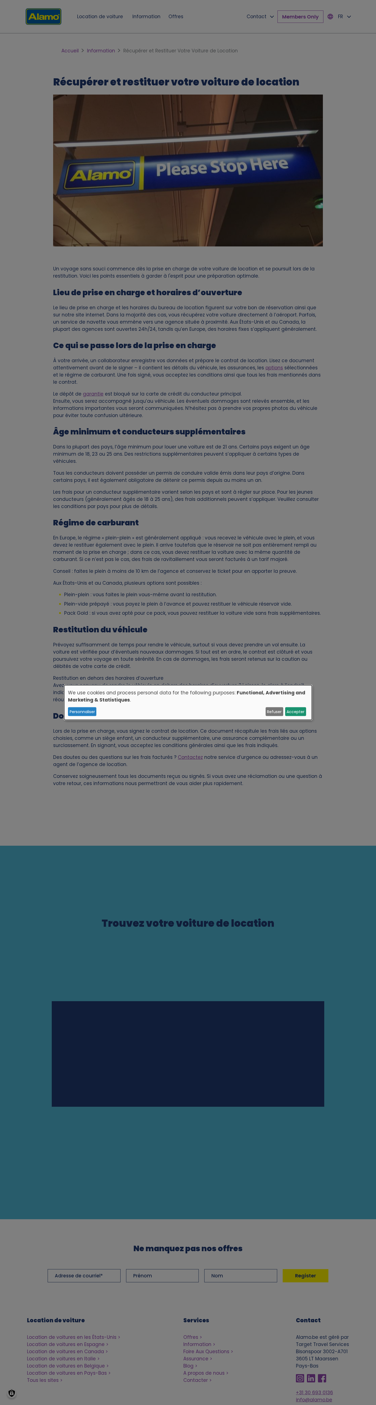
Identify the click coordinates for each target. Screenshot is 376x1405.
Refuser (274, 711)
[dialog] (188, 702)
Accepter (295, 711)
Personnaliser (82, 711)
